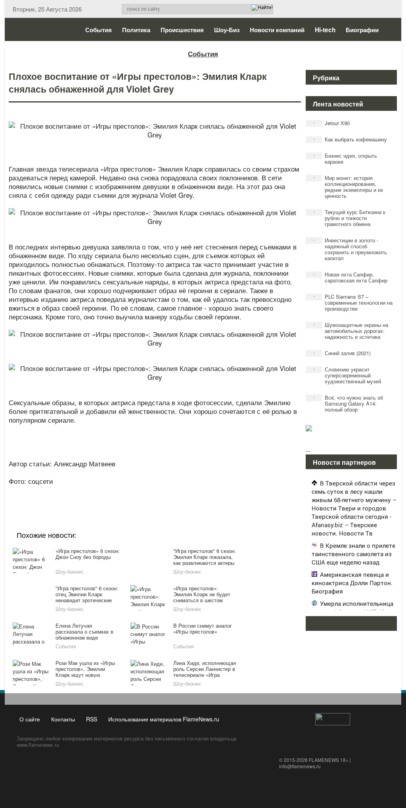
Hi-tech (325, 29)
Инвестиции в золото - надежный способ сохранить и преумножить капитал (350, 249)
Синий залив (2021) (342, 353)
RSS (91, 719)
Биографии (362, 29)
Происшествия (182, 29)
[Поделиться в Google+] (108, 491)
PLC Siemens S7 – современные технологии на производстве (353, 302)
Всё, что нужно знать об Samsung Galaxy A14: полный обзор (348, 403)
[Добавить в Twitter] (169, 491)
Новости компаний (277, 29)
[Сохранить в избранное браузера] (199, 491)
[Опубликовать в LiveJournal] (123, 491)
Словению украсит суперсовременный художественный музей (347, 375)
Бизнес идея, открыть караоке (345, 158)
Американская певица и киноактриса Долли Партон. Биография (352, 582)
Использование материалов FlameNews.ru (163, 719)
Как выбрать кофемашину (350, 139)
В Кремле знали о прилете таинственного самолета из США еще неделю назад (353, 553)
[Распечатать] (214, 491)
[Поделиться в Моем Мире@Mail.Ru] (138, 491)
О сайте (29, 719)
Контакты (63, 719)
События (98, 29)
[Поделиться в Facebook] (93, 491)
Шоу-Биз (226, 29)
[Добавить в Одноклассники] (153, 491)
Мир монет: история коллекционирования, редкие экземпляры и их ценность (348, 186)
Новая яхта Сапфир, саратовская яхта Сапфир (350, 277)
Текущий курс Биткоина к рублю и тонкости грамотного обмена (349, 218)
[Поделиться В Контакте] (184, 491)
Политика (136, 29)
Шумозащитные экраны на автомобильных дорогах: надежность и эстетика (351, 330)
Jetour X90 (331, 123)
